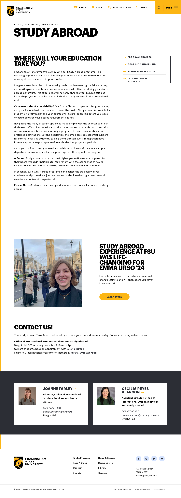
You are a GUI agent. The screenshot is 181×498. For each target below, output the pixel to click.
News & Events (106, 457)
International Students (138, 80)
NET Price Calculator (123, 489)
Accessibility (159, 489)
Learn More (114, 297)
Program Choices (140, 57)
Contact (77, 467)
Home (17, 25)
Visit (97, 7)
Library (102, 467)
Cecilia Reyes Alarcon (135, 390)
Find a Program (81, 457)
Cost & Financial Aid (142, 64)
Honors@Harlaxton (141, 71)
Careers (102, 472)
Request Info (119, 7)
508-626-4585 (52, 407)
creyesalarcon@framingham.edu (141, 415)
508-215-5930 (130, 411)
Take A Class (80, 462)
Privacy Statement (142, 489)
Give (141, 7)
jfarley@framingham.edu (57, 411)
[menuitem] (144, 58)
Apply (80, 7)
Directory (78, 472)
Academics (31, 25)
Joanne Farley (58, 389)
